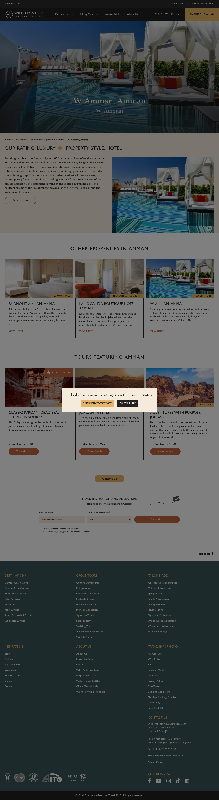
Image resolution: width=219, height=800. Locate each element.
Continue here (128, 403)
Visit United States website (97, 403)
